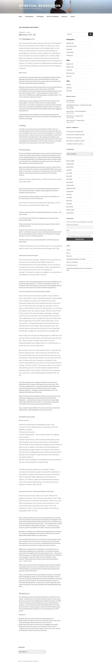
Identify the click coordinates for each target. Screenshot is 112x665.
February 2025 (70, 161)
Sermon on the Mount (53, 16)
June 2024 (69, 173)
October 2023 (70, 185)
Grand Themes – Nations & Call (74, 116)
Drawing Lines (79, 131)
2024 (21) (68, 87)
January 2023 (70, 213)
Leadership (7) (70, 52)
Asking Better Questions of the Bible (75, 259)
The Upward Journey (71, 265)
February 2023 (70, 210)
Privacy (68, 253)
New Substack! (70, 100)
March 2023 (69, 206)
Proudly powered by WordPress (30, 661)
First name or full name (72, 224)
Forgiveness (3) (70, 73)
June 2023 (69, 197)
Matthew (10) (69, 67)
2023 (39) (69, 90)
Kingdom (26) (69, 43)
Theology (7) (69, 55)
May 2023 (69, 200)
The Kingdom (40, 16)
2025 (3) (68, 84)
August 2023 (69, 191)
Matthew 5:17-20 (27, 34)
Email (67, 230)
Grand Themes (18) (71, 46)
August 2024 (69, 167)
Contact (73, 16)
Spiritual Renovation (40, 6)
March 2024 (69, 182)
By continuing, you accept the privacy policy (79, 236)
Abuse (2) (68, 76)
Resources (64, 16)
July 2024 (68, 170)
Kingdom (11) (69, 64)
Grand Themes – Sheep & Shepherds (76, 111)
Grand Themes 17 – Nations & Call (75, 120)
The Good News (29, 16)
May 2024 (69, 176)
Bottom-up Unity (80, 134)
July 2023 (68, 194)
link (58, 109)
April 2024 (69, 179)
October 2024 (70, 164)
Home (20, 16)
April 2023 (69, 203)
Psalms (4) (69, 70)
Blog (19, 661)
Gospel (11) (69, 49)
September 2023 (70, 188)
